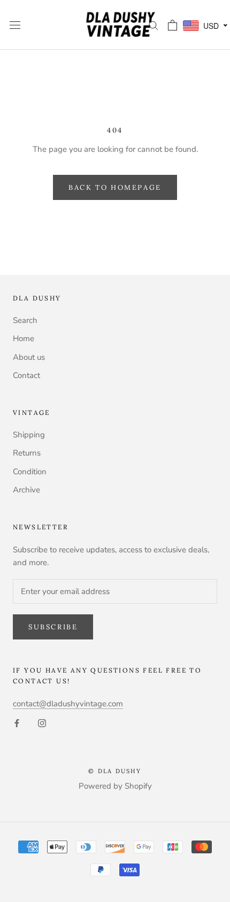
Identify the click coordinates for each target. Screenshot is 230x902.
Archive (26, 489)
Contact (26, 375)
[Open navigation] (15, 25)
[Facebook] (17, 722)
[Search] (153, 24)
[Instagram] (42, 722)
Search (25, 320)
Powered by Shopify (115, 786)
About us (29, 357)
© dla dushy (114, 771)
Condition (30, 471)
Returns (27, 453)
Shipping (29, 434)
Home (23, 338)
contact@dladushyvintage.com (68, 703)
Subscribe (53, 626)
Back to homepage (115, 187)
